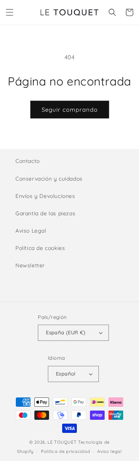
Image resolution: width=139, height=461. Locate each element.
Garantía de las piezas (45, 213)
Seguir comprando (70, 109)
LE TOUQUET (61, 442)
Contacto (27, 161)
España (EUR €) (66, 332)
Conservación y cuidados (49, 178)
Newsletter (30, 265)
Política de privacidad (65, 451)
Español (66, 373)
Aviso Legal (30, 230)
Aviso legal (109, 451)
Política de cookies (40, 248)
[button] (9, 12)
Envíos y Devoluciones (45, 196)
